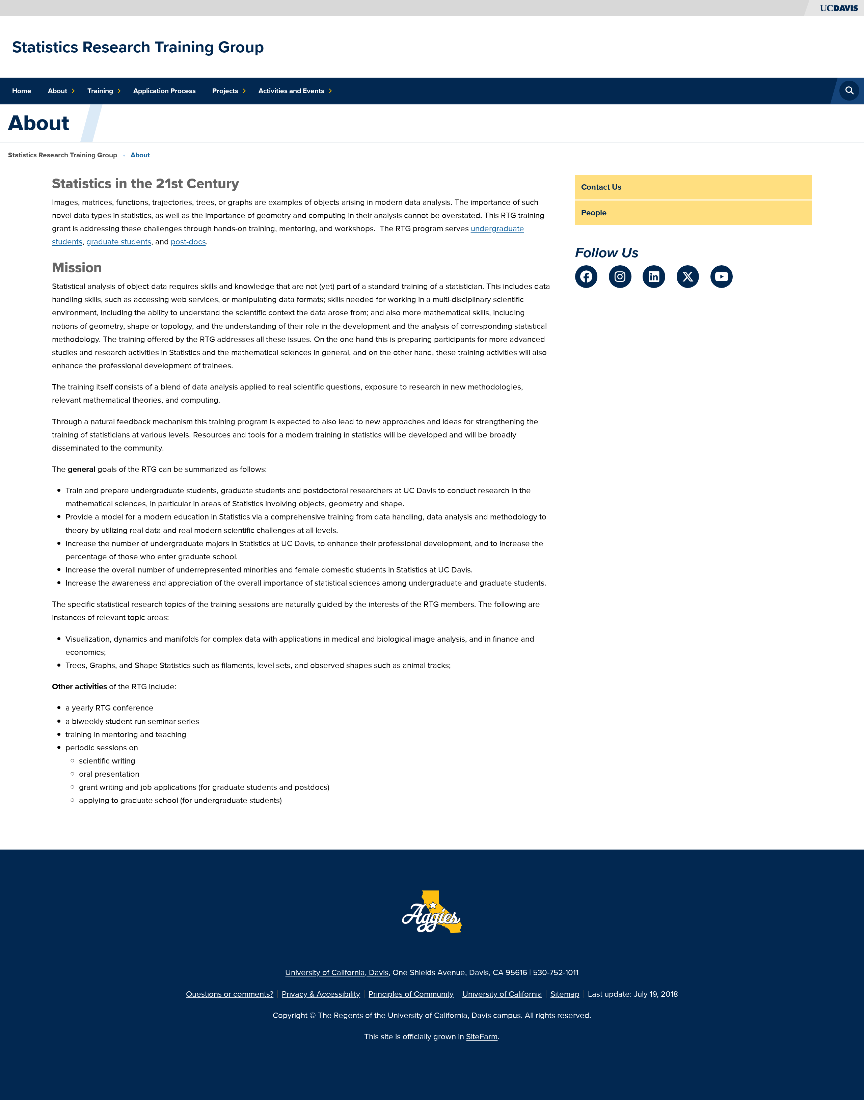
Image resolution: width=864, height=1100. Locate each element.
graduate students (118, 241)
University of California (502, 994)
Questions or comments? (229, 994)
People (593, 212)
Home (21, 91)
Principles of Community (411, 994)
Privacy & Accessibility (321, 994)
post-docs (188, 241)
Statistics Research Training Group (138, 47)
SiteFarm (481, 1036)
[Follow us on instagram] (620, 276)
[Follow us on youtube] (721, 276)
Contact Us (601, 187)
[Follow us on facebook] (586, 276)
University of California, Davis (336, 972)
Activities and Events (291, 91)
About (57, 91)
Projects (225, 91)
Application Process (164, 91)
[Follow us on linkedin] (654, 276)
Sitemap (564, 994)
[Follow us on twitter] (688, 276)
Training (100, 91)
